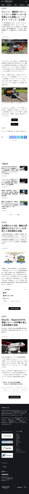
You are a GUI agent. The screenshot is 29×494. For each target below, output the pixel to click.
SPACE (17, 440)
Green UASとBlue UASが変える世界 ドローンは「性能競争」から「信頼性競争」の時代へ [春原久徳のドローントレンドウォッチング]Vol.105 (10, 170)
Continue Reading (14, 308)
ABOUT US (18, 450)
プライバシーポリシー (20, 452)
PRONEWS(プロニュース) (7, 477)
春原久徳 (22, 170)
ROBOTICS (18, 442)
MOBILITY (18, 438)
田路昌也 (22, 205)
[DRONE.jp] (8, 1)
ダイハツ (13, 131)
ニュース (4, 8)
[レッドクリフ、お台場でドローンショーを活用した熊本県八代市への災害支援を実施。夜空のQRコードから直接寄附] (23, 181)
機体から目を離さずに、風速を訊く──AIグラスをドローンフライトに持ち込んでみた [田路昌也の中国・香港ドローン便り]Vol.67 (10, 205)
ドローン (18, 131)
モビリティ (23, 131)
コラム (21, 168)
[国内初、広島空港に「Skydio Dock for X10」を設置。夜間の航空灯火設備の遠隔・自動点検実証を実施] (23, 192)
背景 (5, 292)
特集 (17, 444)
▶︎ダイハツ (14, 124)
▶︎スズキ (14, 119)
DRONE (17, 436)
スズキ (8, 131)
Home (17, 434)
